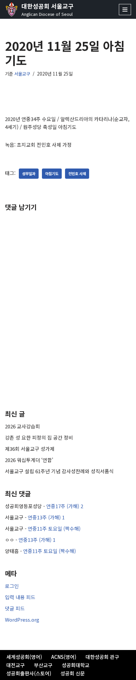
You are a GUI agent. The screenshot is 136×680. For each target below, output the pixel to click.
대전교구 (15, 665)
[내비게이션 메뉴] (125, 9)
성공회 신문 (72, 673)
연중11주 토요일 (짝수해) (54, 528)
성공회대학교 (75, 665)
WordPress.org (22, 619)
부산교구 (43, 665)
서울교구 (22, 73)
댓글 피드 (15, 608)
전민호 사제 (77, 173)
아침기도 (51, 173)
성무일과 (28, 173)
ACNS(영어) (63, 656)
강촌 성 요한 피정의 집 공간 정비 (39, 437)
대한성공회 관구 (102, 656)
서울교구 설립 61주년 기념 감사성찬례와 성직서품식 (59, 471)
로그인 (12, 585)
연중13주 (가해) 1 (46, 517)
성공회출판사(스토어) (28, 673)
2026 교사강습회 (22, 426)
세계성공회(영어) (24, 656)
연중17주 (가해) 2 (64, 506)
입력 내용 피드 (20, 597)
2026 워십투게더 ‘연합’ (29, 459)
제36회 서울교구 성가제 (29, 448)
